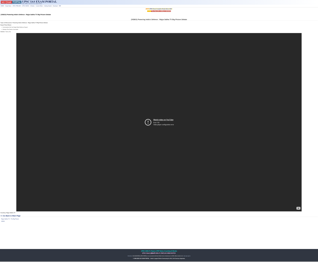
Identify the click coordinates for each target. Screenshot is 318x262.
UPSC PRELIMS (17, 6)
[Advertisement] (159, 237)
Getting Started (48, 6)
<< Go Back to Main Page (10, 216)
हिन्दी (60, 6)
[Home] (11, 3)
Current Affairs (39, 6)
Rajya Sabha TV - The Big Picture (10, 219)
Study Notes (8, 6)
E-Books (32, 6)
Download (55, 6)
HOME (2, 6)
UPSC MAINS (25, 6)
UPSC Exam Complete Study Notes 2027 (160, 9)
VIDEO (3, 221)
